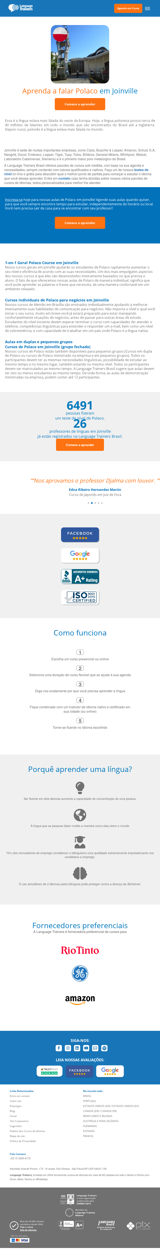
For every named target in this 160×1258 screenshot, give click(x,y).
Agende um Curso (128, 8)
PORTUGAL (89, 1101)
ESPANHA (89, 1131)
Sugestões (16, 1126)
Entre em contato (20, 1096)
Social (13, 1116)
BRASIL (87, 1096)
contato (64, 178)
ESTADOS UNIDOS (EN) (96, 1106)
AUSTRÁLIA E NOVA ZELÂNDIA (100, 1121)
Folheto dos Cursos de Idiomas (27, 1131)
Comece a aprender (80, 104)
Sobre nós (15, 1101)
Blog (12, 1111)
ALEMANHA (90, 1126)
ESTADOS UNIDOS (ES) (125, 1106)
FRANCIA (88, 1136)
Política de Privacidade (23, 1141)
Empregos (16, 1106)
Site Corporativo (19, 1121)
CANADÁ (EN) (91, 1111)
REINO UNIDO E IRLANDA (97, 1116)
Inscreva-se (14, 199)
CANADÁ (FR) (109, 1111)
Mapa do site (17, 1136)
